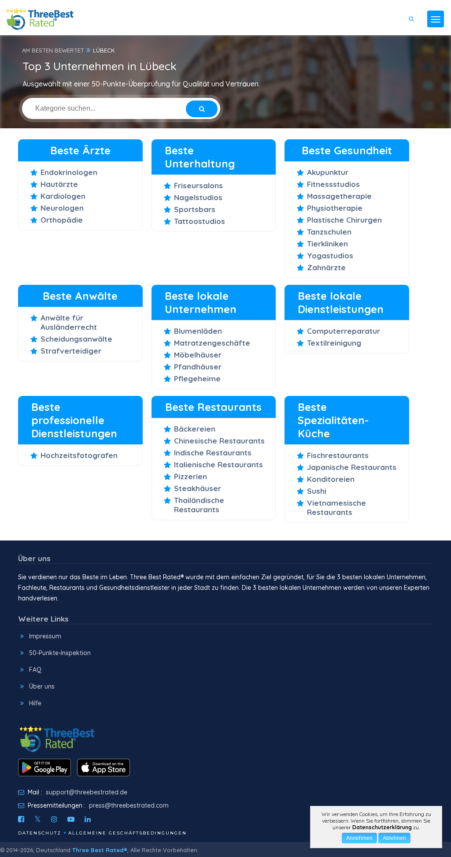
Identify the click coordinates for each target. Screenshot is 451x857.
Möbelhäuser (198, 354)
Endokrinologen (69, 172)
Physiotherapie (334, 207)
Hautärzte (59, 184)
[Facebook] (21, 819)
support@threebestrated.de (86, 792)
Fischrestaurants (338, 455)
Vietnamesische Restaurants (336, 507)
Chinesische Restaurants (219, 440)
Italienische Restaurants (218, 464)
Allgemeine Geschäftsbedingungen (127, 833)
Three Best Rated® (99, 849)
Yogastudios (330, 255)
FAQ (35, 670)
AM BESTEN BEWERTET (53, 50)
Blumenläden (198, 330)
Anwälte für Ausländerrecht (69, 322)
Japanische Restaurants (351, 467)
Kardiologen (63, 196)
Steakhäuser (197, 488)
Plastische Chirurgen (344, 219)
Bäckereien (194, 428)
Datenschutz (39, 833)
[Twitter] (37, 819)
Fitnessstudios (333, 184)
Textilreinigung (334, 342)
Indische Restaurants (212, 452)
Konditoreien (331, 479)
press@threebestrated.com (129, 805)
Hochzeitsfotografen (79, 455)
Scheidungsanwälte (76, 338)
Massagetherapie (339, 196)
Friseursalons (198, 185)
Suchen (417, 44)
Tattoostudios (199, 221)
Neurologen (62, 207)
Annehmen (359, 838)
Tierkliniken (327, 243)
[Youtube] (70, 819)
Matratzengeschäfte (212, 342)
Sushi (316, 491)
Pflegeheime (197, 378)
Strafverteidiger (71, 350)
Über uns (42, 686)
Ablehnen (394, 838)
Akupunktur (327, 172)
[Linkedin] (88, 819)
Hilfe (35, 703)
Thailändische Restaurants (199, 505)
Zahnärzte (326, 267)
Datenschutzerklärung (382, 827)
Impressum (45, 636)
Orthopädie (62, 219)
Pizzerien (190, 476)
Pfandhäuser (198, 366)
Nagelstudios (198, 197)
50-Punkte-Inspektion (60, 653)
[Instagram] (54, 819)
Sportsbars (194, 209)
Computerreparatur (343, 330)
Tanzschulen (329, 231)
